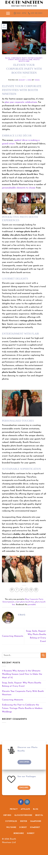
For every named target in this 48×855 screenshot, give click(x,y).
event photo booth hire (20, 59)
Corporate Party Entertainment (26, 58)
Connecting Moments (12, 636)
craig (37, 80)
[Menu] (8, 13)
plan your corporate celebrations (21, 102)
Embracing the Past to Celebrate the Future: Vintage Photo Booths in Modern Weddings (22, 708)
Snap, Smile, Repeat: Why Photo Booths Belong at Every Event (21, 684)
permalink (32, 604)
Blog (7, 58)
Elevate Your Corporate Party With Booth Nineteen (23, 693)
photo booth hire (29, 60)
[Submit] (43, 655)
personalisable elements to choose (18, 188)
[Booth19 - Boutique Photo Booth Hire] (24, 4)
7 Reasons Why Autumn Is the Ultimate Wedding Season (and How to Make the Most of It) (22, 674)
